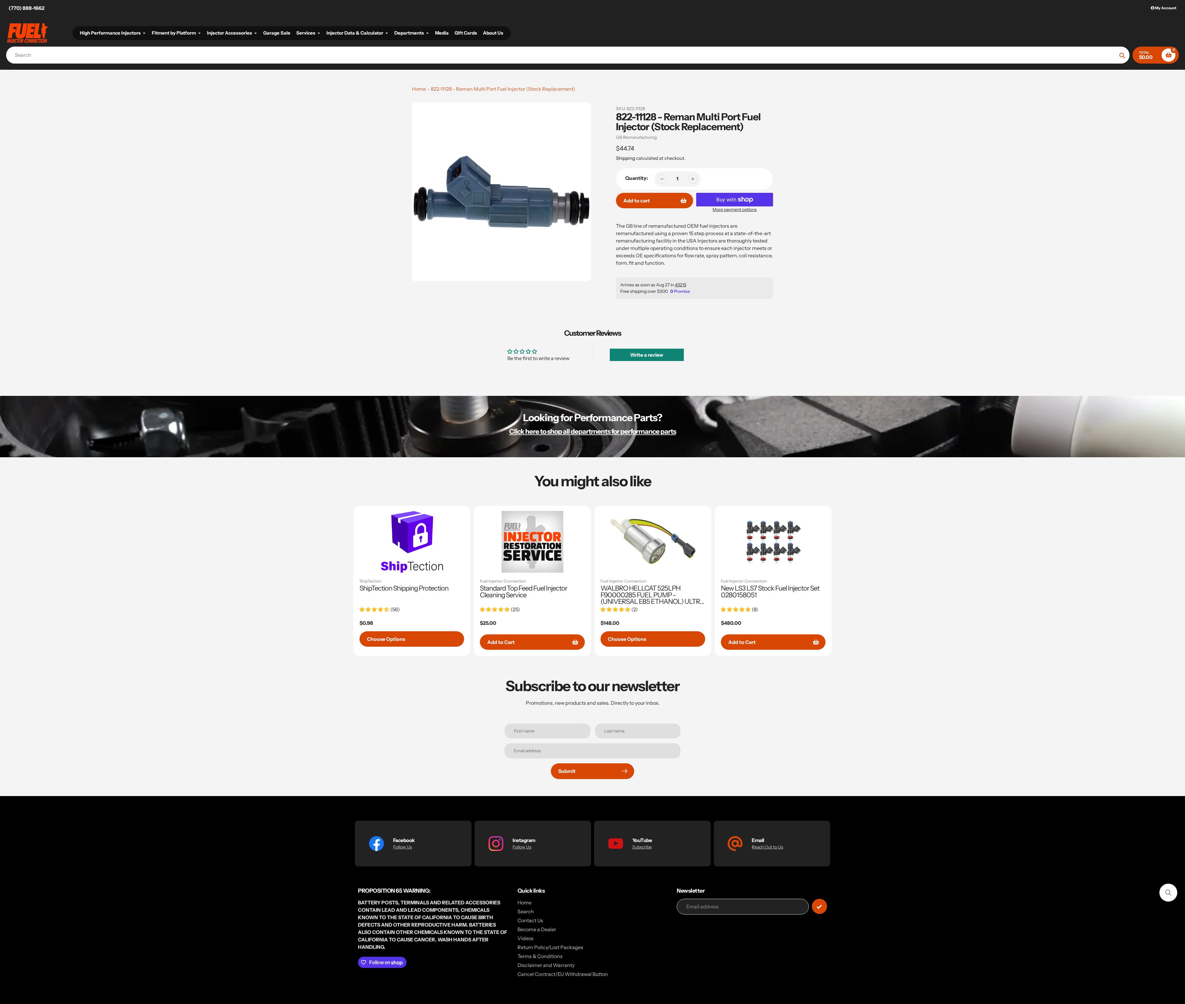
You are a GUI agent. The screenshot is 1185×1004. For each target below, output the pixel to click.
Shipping (625, 158)
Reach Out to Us (767, 847)
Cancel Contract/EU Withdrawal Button (563, 974)
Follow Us (402, 847)
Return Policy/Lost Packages (550, 947)
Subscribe (642, 847)
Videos (526, 938)
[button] (1168, 893)
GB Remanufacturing (636, 137)
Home (419, 89)
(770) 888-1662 (26, 8)
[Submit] (819, 906)
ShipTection (370, 581)
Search (526, 911)
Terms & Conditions (540, 956)
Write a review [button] (646, 355)
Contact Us (530, 920)
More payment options (735, 209)
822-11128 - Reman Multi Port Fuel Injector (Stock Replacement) (503, 89)
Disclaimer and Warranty (546, 965)
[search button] (1122, 55)
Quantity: (636, 178)
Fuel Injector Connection (503, 581)
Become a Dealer (537, 929)
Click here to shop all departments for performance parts (592, 431)
